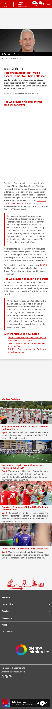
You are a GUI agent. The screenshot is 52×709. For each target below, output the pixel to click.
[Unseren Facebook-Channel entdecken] (6, 676)
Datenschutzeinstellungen (13, 672)
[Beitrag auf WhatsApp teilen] (12, 69)
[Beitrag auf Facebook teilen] (16, 69)
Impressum (6, 668)
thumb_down (38, 703)
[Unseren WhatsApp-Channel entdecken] (2, 676)
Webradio (6, 597)
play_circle (42, 703)
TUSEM (43, 265)
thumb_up (46, 703)
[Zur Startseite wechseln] (8, 4)
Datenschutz (19, 668)
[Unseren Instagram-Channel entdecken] (10, 676)
